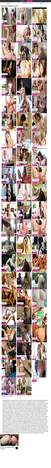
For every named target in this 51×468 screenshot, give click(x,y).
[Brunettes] (24, 192)
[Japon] (39, 121)
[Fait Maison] (9, 121)
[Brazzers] (24, 210)
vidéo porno (42, 3)
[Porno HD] (39, 245)
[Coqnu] (39, 315)
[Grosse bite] (24, 33)
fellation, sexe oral (21, 412)
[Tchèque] (24, 262)
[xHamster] (9, 315)
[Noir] (24, 51)
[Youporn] (24, 245)
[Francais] (39, 69)
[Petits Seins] (39, 174)
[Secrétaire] (9, 351)
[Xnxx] (24, 227)
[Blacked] (39, 351)
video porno (5, 396)
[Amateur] (9, 16)
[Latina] (9, 139)
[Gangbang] (9, 86)
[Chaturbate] (9, 333)
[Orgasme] (39, 280)
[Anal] (24, 16)
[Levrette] (24, 139)
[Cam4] (39, 298)
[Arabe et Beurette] (24, 351)
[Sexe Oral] (39, 51)
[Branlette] (24, 104)
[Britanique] (9, 69)
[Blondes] (9, 192)
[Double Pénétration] (24, 157)
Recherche (25, 3)
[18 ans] (9, 262)
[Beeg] (39, 192)
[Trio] (9, 368)
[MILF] (9, 157)
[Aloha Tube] (24, 315)
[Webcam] (24, 174)
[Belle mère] (9, 280)
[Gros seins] (9, 51)
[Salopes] (24, 333)
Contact (3, 398)
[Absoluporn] (24, 298)
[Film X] (39, 368)
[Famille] (24, 280)
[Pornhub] (39, 227)
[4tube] (24, 386)
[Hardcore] (39, 104)
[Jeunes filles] (39, 262)
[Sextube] (9, 298)
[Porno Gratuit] (24, 368)
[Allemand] (24, 86)
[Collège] (39, 333)
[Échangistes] (9, 174)
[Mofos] (9, 227)
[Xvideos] (9, 210)
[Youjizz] (9, 386)
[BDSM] (9, 33)
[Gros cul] (39, 33)
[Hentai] (24, 69)
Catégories (8, 3)
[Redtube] (39, 210)
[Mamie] (9, 104)
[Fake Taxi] (9, 245)
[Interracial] (24, 121)
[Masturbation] (39, 86)
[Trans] (39, 157)
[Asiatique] (39, 16)
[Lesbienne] (39, 139)
